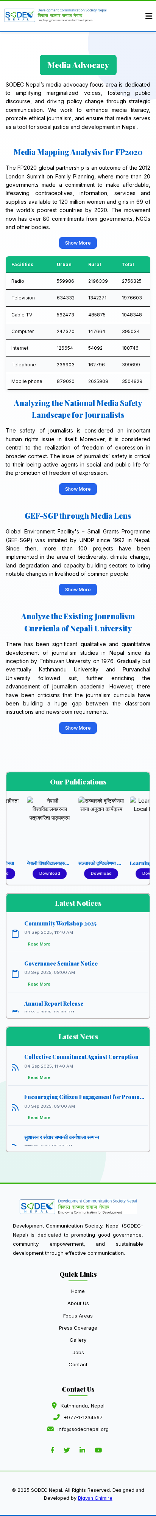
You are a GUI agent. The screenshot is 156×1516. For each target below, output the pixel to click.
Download (37, 873)
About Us (78, 1303)
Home (78, 1291)
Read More (39, 944)
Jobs (78, 1352)
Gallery (78, 1340)
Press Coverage (78, 1328)
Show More (78, 243)
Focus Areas (78, 1316)
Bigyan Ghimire (95, 1498)
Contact (78, 1364)
